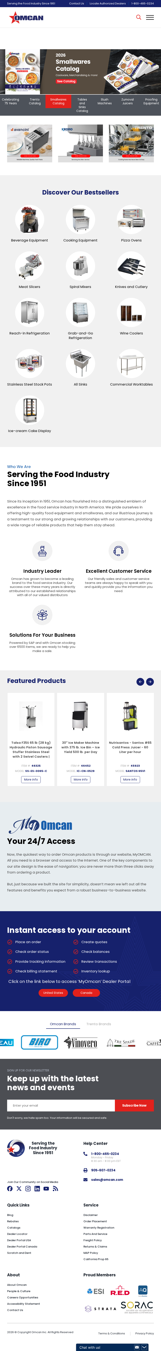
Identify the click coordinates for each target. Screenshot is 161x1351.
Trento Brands (98, 1023)
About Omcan (17, 1285)
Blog (10, 1215)
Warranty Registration (98, 1228)
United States (53, 993)
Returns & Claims (95, 1247)
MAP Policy (90, 1253)
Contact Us (76, 3)
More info (31, 779)
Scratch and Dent (19, 1253)
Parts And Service (95, 1234)
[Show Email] (137, 1347)
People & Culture (18, 1291)
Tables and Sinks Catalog (82, 105)
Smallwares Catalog (58, 101)
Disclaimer (90, 1215)
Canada (86, 993)
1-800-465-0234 (142, 3)
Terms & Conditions (111, 1333)
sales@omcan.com (107, 1179)
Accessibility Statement (23, 1304)
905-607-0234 (103, 1170)
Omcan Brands (63, 1023)
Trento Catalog (35, 101)
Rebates (13, 1221)
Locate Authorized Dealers (108, 3)
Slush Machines (105, 101)
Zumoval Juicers (127, 101)
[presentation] (140, 682)
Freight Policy (92, 1240)
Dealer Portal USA (19, 1240)
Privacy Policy (144, 1333)
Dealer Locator (17, 1234)
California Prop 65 (95, 1259)
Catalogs (13, 1228)
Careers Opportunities (22, 1297)
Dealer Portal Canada (22, 1247)
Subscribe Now (134, 1105)
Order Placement (95, 1221)
